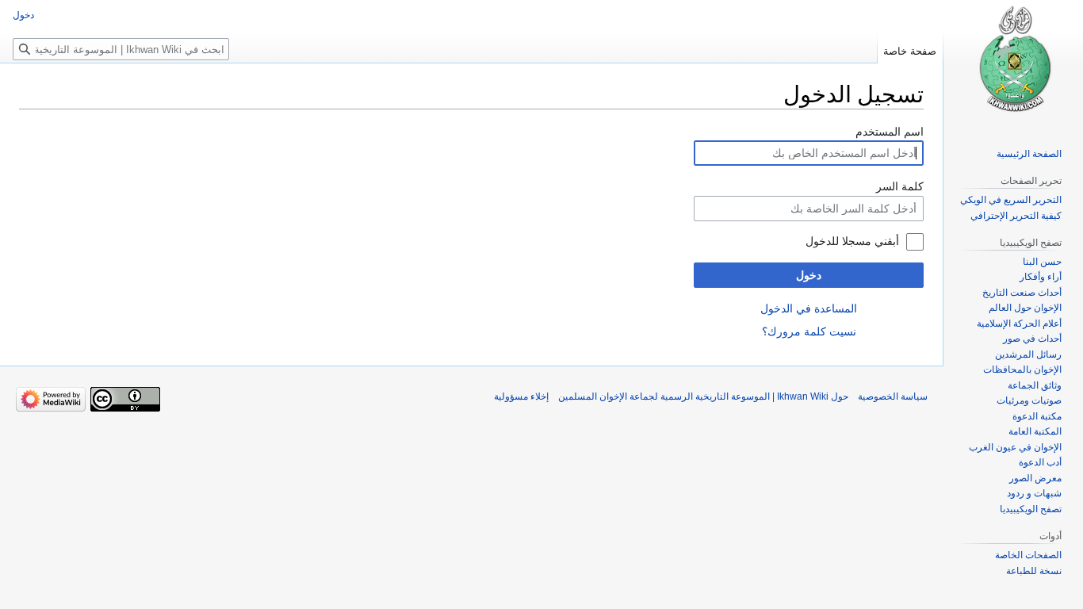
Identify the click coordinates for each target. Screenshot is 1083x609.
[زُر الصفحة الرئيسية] (1013, 63)
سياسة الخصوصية (893, 396)
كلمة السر (900, 186)
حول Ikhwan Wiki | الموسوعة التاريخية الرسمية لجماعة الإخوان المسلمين (703, 396)
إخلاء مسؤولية (521, 396)
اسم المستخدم (889, 131)
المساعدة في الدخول (808, 308)
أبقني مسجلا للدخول (852, 241)
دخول (808, 275)
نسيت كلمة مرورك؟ (809, 331)
